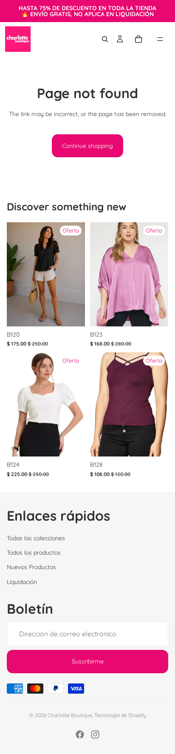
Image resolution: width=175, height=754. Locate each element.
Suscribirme (88, 661)
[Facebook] (80, 734)
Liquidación (22, 581)
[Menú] (160, 39)
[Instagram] (95, 734)
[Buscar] (105, 39)
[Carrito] (138, 39)
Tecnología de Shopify (120, 715)
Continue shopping (87, 146)
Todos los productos (34, 552)
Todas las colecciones (36, 537)
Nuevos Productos (31, 567)
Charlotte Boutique (70, 715)
